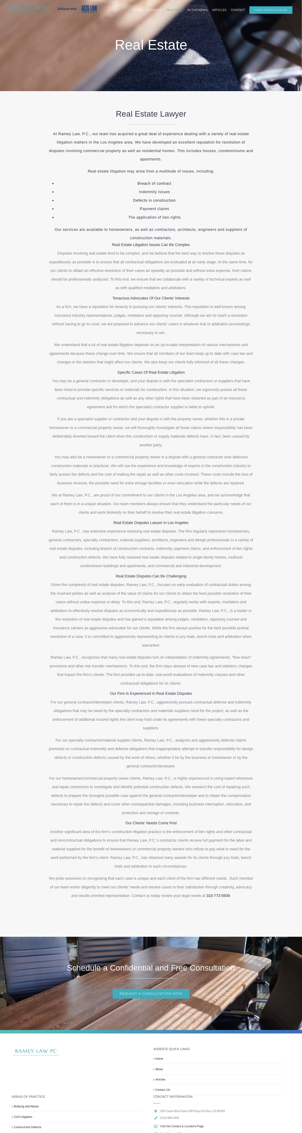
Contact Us (162, 1089)
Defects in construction (154, 200)
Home (159, 1058)
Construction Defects (27, 1127)
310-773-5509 (218, 895)
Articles (160, 1079)
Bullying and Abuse (26, 1106)
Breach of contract (154, 183)
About (159, 1069)
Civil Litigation (23, 1117)
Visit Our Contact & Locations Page (182, 1126)
